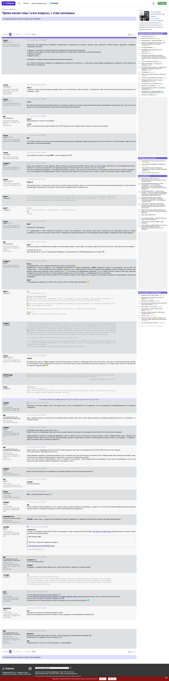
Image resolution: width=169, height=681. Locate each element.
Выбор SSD (145, 53)
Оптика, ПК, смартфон (148, 95)
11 (30, 34)
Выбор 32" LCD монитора (148, 85)
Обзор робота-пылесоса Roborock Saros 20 (154, 161)
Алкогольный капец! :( (148, 36)
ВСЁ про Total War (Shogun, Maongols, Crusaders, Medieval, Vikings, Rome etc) (59, 596)
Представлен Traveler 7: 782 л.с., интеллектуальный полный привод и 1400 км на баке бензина (153, 180)
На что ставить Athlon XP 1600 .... (150, 323)
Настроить (112, 679)
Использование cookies (41, 673)
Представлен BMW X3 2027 (148, 215)
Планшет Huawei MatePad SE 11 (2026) (152, 78)
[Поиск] (153, 3)
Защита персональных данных (68, 673)
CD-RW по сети (145, 315)
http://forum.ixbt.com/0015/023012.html (41, 546)
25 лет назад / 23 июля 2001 (125, 375)
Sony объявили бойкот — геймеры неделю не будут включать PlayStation (154, 218)
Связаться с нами (40, 672)
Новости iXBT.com (144, 176)
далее (33, 34)
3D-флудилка (145, 72)
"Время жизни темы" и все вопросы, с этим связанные (38, 13)
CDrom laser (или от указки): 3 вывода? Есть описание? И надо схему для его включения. (153, 318)
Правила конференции (52, 672)
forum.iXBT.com (72, 676)
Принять (102, 679)
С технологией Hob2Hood (154, 18)
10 (27, 34)
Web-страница (7, 94)
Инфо (133, 40)
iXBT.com (38, 676)
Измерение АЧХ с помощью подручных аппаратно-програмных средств (152, 92)
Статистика (70, 672)
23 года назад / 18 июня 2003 (38, 591)
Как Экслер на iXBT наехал (101, 531)
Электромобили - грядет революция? (152, 40)
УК (45, 293)
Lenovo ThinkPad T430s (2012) (149, 61)
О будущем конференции (9, 9)
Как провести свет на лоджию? (150, 83)
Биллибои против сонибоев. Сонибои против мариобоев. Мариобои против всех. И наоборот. (154, 69)
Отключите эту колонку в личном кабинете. (151, 326)
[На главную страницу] (8, 3)
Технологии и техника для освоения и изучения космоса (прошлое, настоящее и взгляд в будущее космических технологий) (154, 57)
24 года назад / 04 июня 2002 (38, 402)
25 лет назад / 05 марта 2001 (36, 40)
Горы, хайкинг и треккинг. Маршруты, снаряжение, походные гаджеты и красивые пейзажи (154, 169)
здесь (28, 582)
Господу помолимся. (147, 47)
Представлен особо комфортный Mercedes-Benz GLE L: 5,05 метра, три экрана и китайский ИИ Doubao (154, 211)
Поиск (61, 672)
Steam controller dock (148, 172)
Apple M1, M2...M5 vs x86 (148, 38)
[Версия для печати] (129, 35)
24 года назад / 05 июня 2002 (36, 491)
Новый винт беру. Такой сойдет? (150, 295)
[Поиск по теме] (132, 35)
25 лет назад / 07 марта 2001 (36, 355)
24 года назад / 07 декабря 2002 (124, 575)
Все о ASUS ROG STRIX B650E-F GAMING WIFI (154, 164)
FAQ (65, 672)
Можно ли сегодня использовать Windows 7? (154, 74)
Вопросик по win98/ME (147, 301)
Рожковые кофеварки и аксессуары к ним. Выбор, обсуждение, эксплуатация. (153, 43)
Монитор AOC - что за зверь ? (149, 306)
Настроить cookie (54, 673)
